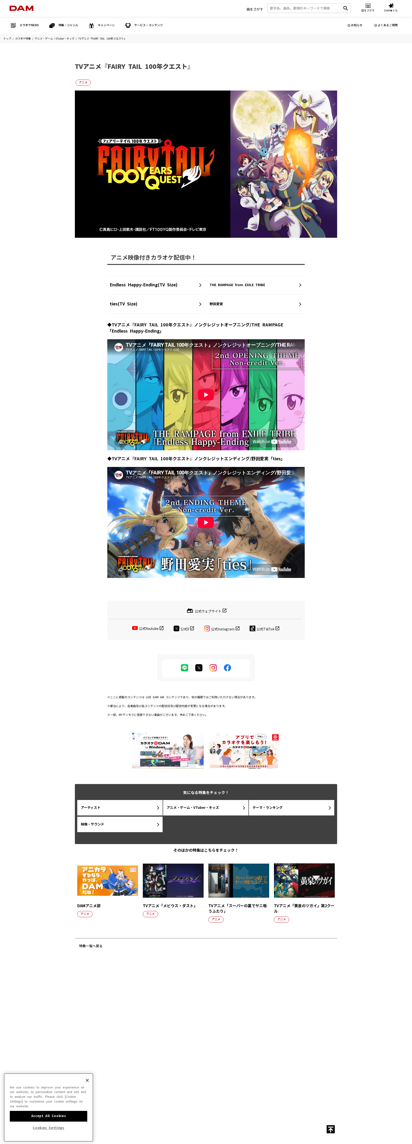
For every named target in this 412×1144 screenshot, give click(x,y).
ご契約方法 (256, 1075)
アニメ (83, 82)
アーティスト (90, 807)
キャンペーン (199, 1014)
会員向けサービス (249, 1024)
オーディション (201, 1021)
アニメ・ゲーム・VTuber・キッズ (54, 38)
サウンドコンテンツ (156, 1010)
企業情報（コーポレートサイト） (287, 1075)
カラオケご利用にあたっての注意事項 (218, 1066)
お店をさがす (277, 974)
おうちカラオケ (248, 1031)
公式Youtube (149, 628)
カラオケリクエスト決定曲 (112, 1038)
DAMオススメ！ (105, 1024)
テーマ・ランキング (267, 807)
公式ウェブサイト (208, 611)
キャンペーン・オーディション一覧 (203, 1005)
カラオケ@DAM (243, 1058)
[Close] (87, 1080)
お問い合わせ (192, 1058)
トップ (7, 38)
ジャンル (149, 1017)
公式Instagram (223, 629)
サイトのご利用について (176, 1066)
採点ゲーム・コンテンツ (253, 1017)
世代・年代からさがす (157, 1038)
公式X (184, 629)
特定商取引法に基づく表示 (126, 1075)
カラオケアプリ (248, 1038)
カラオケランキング (108, 1010)
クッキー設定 (185, 1075)
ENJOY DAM (104, 1031)
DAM (208, 1058)
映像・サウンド (92, 824)
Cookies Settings (48, 1127)
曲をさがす (255, 9)
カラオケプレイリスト (157, 1031)
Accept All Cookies (48, 1116)
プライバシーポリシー (159, 1075)
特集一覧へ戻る (91, 946)
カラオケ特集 (23, 38)
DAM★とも (308, 974)
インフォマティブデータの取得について (221, 1075)
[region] (48, 1107)
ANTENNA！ (103, 1017)
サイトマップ (172, 1058)
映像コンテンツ (153, 1003)
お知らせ (356, 25)
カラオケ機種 (247, 1010)
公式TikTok (265, 629)
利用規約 (250, 1066)
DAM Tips (245, 1003)
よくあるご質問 (388, 25)
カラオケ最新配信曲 (108, 1003)
